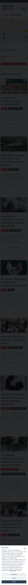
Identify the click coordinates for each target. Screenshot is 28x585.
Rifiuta (14, 578)
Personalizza (14, 574)
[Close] (24, 548)
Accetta (14, 581)
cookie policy (13, 570)
